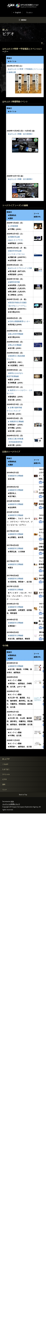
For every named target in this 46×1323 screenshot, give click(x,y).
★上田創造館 (12, 226)
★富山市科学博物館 (15, 334)
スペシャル (6, 774)
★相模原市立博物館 (15, 476)
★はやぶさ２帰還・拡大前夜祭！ (20, 134)
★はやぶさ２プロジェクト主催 (19, 268)
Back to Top (23, 795)
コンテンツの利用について (11, 804)
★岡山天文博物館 (14, 345)
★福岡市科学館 (13, 282)
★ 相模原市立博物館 (15, 421)
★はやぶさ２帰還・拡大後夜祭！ (20, 179)
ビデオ (4, 779)
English (18, 12)
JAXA (12, 801)
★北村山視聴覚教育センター (18, 321)
